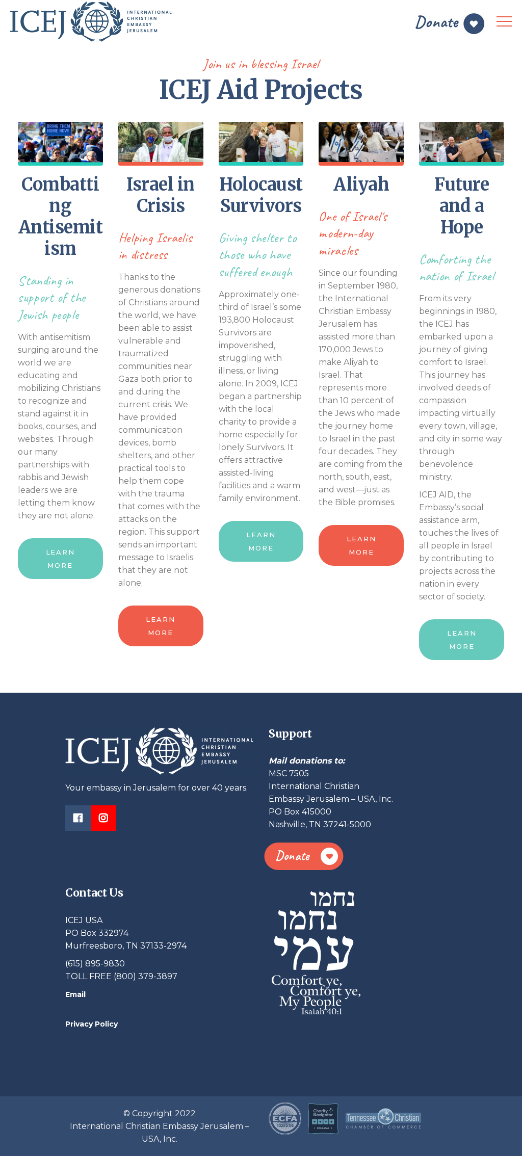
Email (75, 994)
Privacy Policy (91, 1024)
